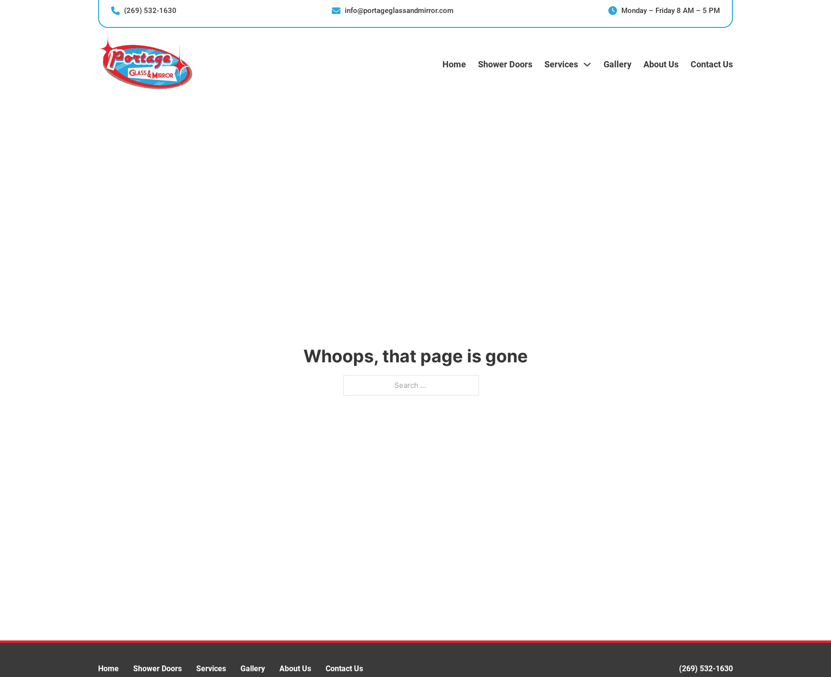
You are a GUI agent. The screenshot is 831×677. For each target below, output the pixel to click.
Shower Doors (505, 64)
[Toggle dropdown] (587, 64)
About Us (661, 64)
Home (454, 64)
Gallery (617, 64)
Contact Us (712, 64)
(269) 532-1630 (706, 668)
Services (211, 668)
